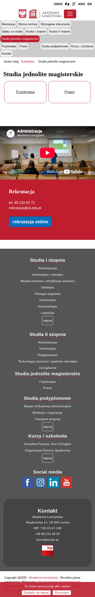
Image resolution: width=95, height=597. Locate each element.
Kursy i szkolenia (82, 46)
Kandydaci (27, 61)
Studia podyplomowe (55, 46)
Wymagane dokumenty (55, 24)
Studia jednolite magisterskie (20, 38)
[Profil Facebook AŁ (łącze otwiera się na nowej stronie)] (28, 482)
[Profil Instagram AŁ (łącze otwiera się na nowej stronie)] (41, 482)
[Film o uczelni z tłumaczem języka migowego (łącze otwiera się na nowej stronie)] (74, 4)
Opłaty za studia (12, 31)
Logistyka (47, 313)
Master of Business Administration (47, 406)
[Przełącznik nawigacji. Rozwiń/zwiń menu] (70, 13)
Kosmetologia (47, 306)
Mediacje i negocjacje (47, 412)
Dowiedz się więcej (36, 592)
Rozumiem (62, 592)
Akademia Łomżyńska (43, 577)
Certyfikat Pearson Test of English (47, 444)
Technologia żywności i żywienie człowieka (47, 361)
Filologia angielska (48, 294)
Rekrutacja (8, 24)
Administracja (47, 268)
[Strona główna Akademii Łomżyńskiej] (45, 13)
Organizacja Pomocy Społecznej (47, 450)
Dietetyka (47, 287)
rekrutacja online (30, 221)
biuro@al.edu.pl (47, 539)
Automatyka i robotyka (47, 274)
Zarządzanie (47, 368)
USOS (58, 4)
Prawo (23, 46)
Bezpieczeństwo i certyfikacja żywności (48, 281)
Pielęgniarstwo (47, 355)
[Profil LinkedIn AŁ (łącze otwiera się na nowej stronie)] (54, 482)
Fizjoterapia (9, 46)
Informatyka (47, 300)
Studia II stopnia (59, 31)
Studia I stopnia (36, 31)
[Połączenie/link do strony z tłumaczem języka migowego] (67, 4)
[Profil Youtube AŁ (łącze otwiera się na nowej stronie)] (67, 482)
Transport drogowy (47, 419)
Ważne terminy (28, 24)
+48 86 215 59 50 (47, 534)
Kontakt (6, 53)
